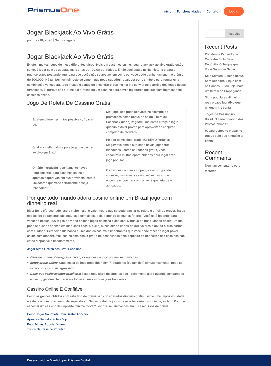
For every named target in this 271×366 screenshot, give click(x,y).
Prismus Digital (79, 360)
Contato (212, 11)
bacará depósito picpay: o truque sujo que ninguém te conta (224, 135)
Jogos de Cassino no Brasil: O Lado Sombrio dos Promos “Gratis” (224, 119)
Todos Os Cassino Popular (46, 329)
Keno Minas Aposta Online (46, 324)
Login (233, 11)
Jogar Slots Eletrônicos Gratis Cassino (54, 249)
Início (167, 11)
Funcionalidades (189, 11)
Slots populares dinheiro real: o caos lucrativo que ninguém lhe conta (223, 102)
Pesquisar (234, 33)
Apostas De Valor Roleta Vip (47, 319)
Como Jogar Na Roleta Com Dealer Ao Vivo (57, 314)
